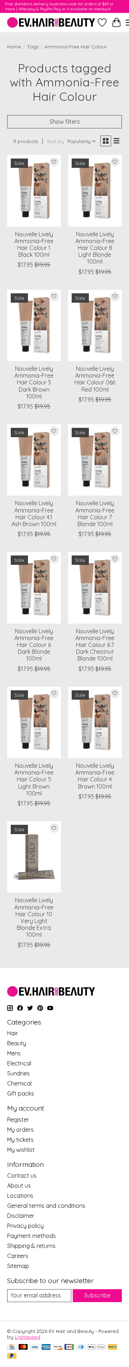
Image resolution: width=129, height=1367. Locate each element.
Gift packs (20, 1093)
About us (19, 1185)
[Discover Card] (57, 1347)
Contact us (22, 1175)
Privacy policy (25, 1225)
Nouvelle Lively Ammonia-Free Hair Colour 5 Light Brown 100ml (33, 779)
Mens (14, 1053)
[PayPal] (112, 1347)
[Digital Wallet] (96, 1347)
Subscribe (97, 1295)
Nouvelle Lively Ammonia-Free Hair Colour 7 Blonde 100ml (94, 514)
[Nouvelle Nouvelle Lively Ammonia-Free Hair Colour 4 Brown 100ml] (95, 722)
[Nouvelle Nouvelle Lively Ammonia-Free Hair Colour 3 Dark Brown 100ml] (34, 325)
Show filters (64, 121)
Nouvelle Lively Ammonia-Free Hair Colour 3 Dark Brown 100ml (33, 382)
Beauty (16, 1043)
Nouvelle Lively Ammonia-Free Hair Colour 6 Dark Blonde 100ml (33, 645)
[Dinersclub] (80, 1347)
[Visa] (34, 1347)
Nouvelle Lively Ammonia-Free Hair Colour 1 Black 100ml (33, 245)
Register (18, 1119)
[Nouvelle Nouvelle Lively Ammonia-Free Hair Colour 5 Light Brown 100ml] (34, 722)
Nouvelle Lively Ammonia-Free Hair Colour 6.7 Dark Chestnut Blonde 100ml (94, 645)
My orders (20, 1129)
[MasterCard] (23, 1347)
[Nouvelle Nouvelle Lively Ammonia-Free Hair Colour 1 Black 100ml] (34, 190)
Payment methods (31, 1235)
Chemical (19, 1083)
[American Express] (46, 1347)
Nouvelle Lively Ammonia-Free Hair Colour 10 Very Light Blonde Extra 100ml (33, 917)
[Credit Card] (11, 1347)
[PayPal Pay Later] (11, 1356)
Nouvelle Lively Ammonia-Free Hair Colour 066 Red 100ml (95, 379)
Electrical (19, 1063)
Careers (17, 1255)
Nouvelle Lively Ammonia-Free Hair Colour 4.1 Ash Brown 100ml (33, 514)
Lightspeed (27, 1337)
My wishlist (21, 1149)
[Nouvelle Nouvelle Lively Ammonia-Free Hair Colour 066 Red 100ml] (95, 325)
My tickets (20, 1139)
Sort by (55, 141)
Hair (12, 1033)
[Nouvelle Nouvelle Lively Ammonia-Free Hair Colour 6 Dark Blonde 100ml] (34, 587)
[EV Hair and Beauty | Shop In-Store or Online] (51, 22)
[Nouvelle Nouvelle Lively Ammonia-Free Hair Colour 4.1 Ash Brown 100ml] (34, 460)
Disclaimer (20, 1215)
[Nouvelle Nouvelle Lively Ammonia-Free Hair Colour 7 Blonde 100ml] (95, 460)
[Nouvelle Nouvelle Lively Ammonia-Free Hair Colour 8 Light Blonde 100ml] (95, 190)
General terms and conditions (46, 1205)
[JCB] (69, 1347)
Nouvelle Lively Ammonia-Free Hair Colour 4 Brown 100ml (94, 776)
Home (14, 46)
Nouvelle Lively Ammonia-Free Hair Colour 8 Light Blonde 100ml (94, 248)
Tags (32, 46)
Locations (20, 1195)
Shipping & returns (31, 1245)
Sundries (18, 1073)
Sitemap (18, 1265)
